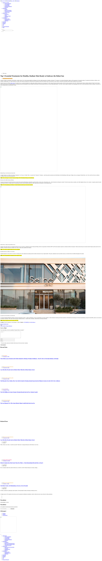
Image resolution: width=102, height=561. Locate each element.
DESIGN (6, 550)
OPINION (6, 20)
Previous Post (2, 324)
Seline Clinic (13, 83)
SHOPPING (5, 541)
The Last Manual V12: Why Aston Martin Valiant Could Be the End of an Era (17, 403)
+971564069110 (26, 322)
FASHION (5, 355)
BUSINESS (5, 551)
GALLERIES (7, 4)
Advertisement (5, 515)
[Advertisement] (32, 412)
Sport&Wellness (7, 549)
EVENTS (6, 7)
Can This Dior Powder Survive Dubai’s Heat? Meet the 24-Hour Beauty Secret (17, 369)
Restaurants (7, 14)
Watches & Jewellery (8, 11)
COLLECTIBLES (8, 3)
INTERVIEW (7, 18)
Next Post (6, 324)
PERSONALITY (8, 19)
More (3, 27)
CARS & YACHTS (6, 400)
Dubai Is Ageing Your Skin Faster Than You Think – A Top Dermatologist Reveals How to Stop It (21, 462)
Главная (4, 513)
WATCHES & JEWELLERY (8, 377)
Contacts (4, 514)
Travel (6, 15)
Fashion (6, 9)
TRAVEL (6, 548)
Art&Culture (5, 535)
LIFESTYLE (5, 546)
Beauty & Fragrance (8, 10)
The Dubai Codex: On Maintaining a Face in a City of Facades (14, 485)
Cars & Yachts (7, 12)
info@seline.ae (32, 322)
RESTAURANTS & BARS (9, 547)
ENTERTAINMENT (8, 6)
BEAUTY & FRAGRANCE (7, 78)
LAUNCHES (7, 5)
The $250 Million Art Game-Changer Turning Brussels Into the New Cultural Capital (19, 392)
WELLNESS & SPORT (7, 459)
